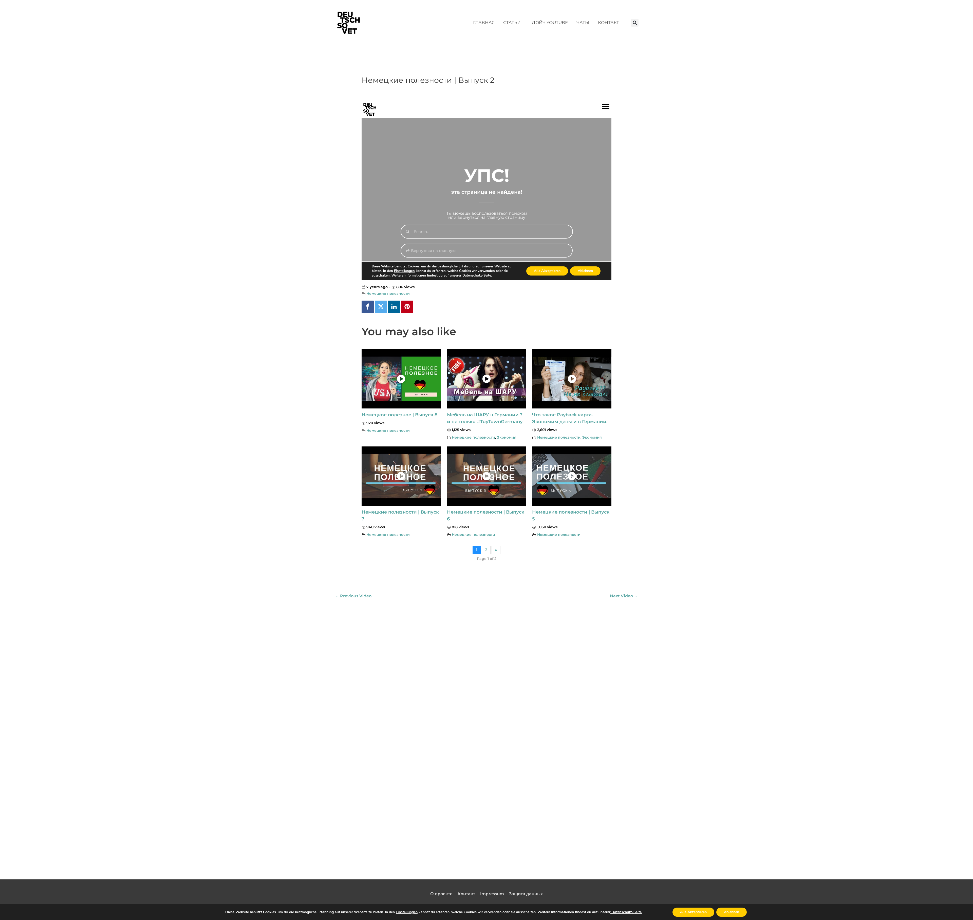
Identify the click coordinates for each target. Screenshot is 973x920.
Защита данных (526, 893)
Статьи (512, 22)
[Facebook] (368, 307)
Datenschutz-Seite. (626, 912)
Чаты (582, 22)
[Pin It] (407, 307)
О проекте (441, 893)
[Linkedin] (394, 307)
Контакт (608, 22)
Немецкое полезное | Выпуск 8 (400, 415)
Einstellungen (407, 912)
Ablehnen (731, 912)
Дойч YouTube (550, 22)
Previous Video (353, 596)
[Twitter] (381, 307)
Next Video (624, 596)
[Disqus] (486, 665)
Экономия (506, 437)
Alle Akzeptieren (693, 912)
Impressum (492, 893)
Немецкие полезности (388, 293)
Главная (484, 22)
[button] (635, 23)
